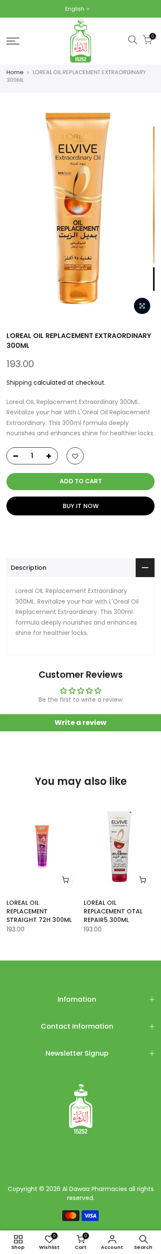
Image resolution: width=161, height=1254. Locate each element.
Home (15, 72)
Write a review (80, 722)
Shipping (19, 382)
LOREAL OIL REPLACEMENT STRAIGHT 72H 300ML (39, 911)
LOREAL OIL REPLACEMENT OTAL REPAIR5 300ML (113, 911)
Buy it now (81, 506)
